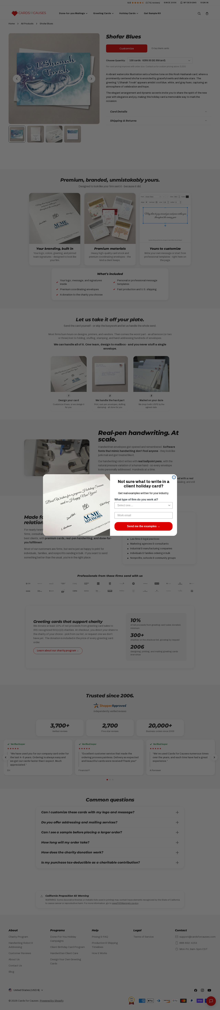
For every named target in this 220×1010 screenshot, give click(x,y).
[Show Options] (169, 505)
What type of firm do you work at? (136, 499)
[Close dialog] (174, 477)
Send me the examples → (143, 526)
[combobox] (142, 505)
